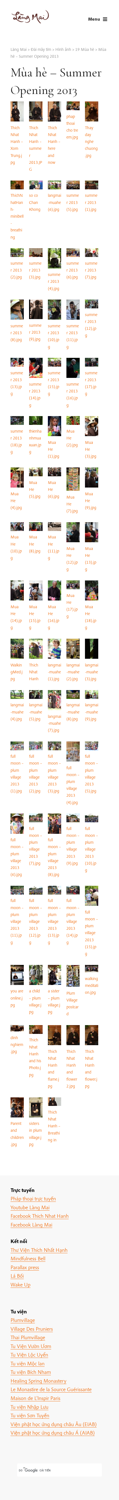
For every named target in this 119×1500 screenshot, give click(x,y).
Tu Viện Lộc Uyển (29, 1354)
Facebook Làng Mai (31, 1224)
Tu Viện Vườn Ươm (31, 1346)
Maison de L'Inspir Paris (35, 1398)
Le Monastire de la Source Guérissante (51, 1389)
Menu (94, 19)
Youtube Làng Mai (30, 1207)
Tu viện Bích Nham (31, 1372)
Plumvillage (23, 1320)
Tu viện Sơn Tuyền (30, 1415)
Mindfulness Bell (28, 1258)
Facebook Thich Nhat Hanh (40, 1216)
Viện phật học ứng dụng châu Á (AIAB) (53, 1432)
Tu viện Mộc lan (28, 1363)
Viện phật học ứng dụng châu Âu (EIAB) (54, 1424)
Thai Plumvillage (28, 1337)
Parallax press (25, 1267)
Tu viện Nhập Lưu (29, 1407)
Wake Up (20, 1284)
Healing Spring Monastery (38, 1380)
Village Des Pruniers (32, 1328)
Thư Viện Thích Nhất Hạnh (39, 1250)
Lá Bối (17, 1275)
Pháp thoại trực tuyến (33, 1198)
